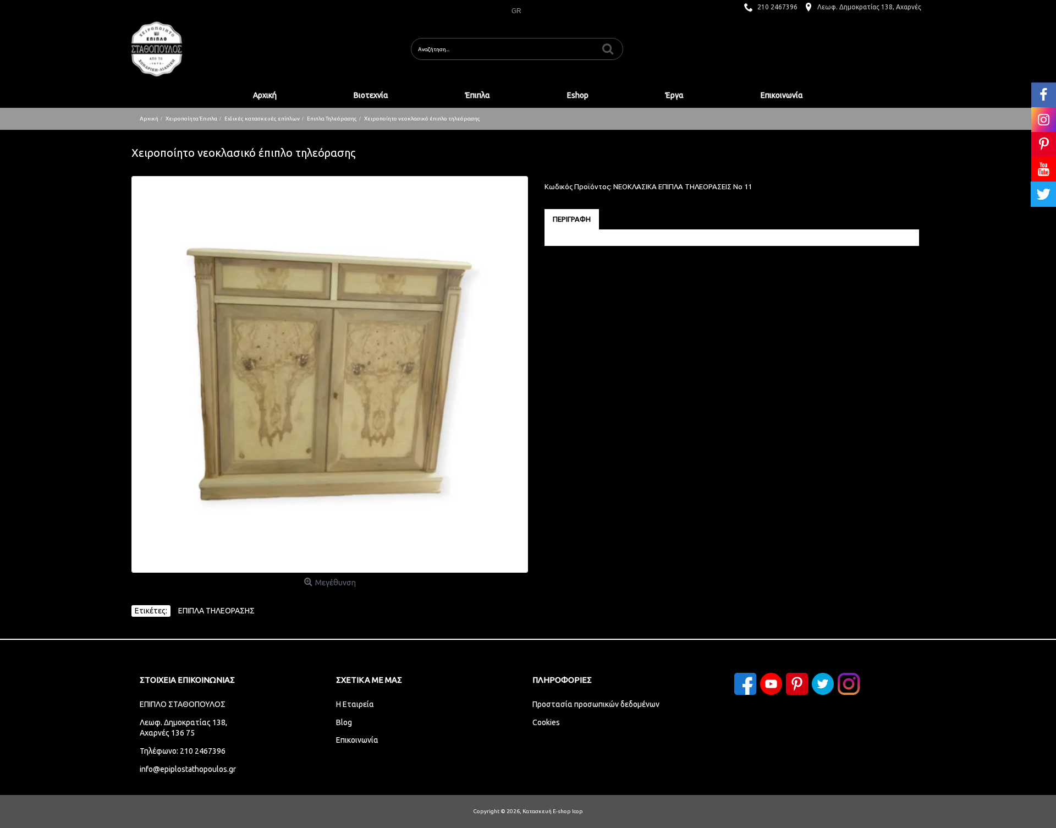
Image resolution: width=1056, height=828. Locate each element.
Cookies (546, 722)
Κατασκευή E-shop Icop (552, 811)
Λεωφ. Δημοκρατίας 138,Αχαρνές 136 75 (183, 728)
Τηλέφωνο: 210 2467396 (183, 751)
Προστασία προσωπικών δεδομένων (595, 704)
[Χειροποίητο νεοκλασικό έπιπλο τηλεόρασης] (329, 374)
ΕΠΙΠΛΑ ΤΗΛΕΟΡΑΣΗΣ (216, 610)
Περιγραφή (572, 219)
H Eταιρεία (355, 704)
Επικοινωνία (357, 740)
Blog (344, 722)
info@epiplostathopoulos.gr (188, 769)
